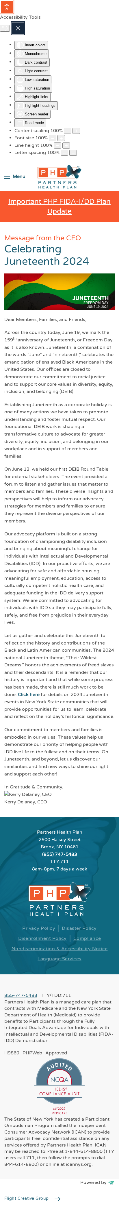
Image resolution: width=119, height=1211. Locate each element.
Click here (29, 694)
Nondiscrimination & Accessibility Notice (60, 949)
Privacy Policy (38, 928)
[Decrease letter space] (64, 153)
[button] (14, 176)
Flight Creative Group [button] (26, 1198)
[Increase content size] (76, 131)
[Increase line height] (66, 145)
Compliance (87, 938)
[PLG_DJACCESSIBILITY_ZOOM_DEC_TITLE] (67, 131)
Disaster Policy (79, 928)
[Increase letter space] (73, 153)
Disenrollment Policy (42, 938)
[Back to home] (59, 176)
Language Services (59, 959)
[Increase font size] (61, 138)
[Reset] (5, 28)
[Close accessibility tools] (18, 28)
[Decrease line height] (57, 145)
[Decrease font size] (52, 138)
